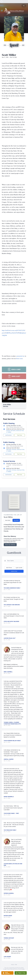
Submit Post (14, 571)
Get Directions (8, 435)
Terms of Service (18, 969)
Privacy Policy (10, 969)
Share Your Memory (10, 544)
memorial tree (21, 356)
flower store (19, 358)
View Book (7, 520)
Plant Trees (19, 435)
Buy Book (16, 520)
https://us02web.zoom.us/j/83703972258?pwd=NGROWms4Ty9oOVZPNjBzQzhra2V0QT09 (14, 332)
